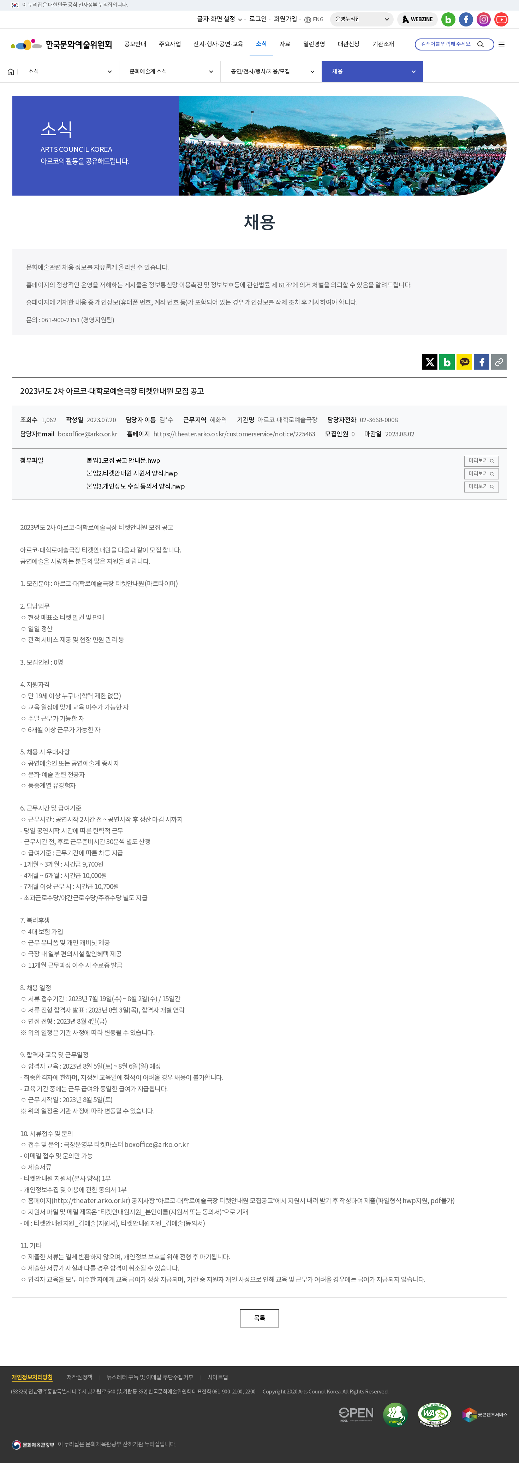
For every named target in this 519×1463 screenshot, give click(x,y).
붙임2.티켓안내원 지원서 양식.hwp (132, 473)
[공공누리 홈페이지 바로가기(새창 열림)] (356, 1412)
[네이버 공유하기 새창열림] (447, 361)
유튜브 (501, 19)
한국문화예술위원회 (63, 44)
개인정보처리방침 (32, 1377)
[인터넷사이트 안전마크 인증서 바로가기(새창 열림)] (395, 1407)
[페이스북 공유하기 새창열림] (481, 361)
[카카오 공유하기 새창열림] (464, 361)
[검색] (481, 44)
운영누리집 (347, 19)
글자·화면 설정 (216, 19)
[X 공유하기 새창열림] (429, 361)
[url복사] (498, 361)
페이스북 (466, 19)
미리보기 (478, 461)
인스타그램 (484, 19)
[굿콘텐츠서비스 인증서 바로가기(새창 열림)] (484, 1411)
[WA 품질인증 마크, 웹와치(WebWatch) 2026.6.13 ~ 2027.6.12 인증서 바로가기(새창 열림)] (434, 1406)
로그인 (258, 19)
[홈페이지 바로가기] (11, 71)
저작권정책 (80, 1377)
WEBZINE (421, 19)
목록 (260, 1318)
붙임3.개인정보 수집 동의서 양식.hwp (135, 486)
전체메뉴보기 (501, 44)
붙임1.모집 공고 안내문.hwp (123, 461)
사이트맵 (218, 1377)
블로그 (448, 19)
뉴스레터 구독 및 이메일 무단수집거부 (150, 1377)
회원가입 (285, 19)
